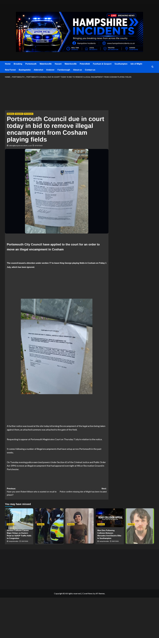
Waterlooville (46, 64)
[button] (152, 67)
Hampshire (19, 114)
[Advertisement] (56, 95)
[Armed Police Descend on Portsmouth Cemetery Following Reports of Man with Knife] (49, 517)
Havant (58, 64)
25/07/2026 (24, 541)
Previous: (32, 492)
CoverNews (87, 593)
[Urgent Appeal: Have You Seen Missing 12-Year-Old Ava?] (79, 517)
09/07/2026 (115, 541)
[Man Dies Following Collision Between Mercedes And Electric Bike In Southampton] (110, 517)
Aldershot (38, 70)
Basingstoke (25, 70)
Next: (83, 490)
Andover (50, 70)
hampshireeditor (14, 541)
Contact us (90, 70)
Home (8, 64)
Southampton (121, 64)
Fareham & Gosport (102, 64)
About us (77, 70)
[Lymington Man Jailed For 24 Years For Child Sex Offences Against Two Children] (140, 517)
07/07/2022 (39, 145)
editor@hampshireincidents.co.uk (20, 145)
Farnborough (64, 70)
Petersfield (85, 64)
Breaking (18, 64)
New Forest (10, 70)
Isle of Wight (136, 64)
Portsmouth (31, 64)
